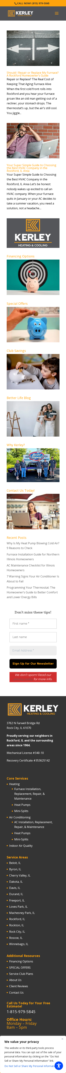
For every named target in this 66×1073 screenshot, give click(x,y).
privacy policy (23, 679)
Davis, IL (14, 888)
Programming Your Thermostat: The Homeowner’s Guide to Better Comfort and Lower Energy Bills (32, 592)
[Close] (62, 1039)
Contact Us (16, 993)
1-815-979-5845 (21, 1011)
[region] (33, 1054)
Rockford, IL (17, 919)
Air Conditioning (20, 817)
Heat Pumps (22, 805)
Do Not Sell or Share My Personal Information (30, 1066)
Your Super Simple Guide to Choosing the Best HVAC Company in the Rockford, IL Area (31, 168)
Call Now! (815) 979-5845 (33, 3)
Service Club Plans (21, 974)
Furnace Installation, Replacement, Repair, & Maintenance (29, 793)
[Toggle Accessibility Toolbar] (58, 1065)
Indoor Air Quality (21, 846)
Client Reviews (18, 986)
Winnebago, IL (18, 944)
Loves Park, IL (18, 907)
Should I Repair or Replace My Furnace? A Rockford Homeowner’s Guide (33, 74)
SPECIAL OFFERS (20, 968)
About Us (15, 980)
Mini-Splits (21, 811)
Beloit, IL (15, 863)
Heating (14, 784)
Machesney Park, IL (22, 913)
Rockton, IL (16, 925)
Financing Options (21, 961)
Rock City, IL (17, 932)
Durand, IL (16, 894)
